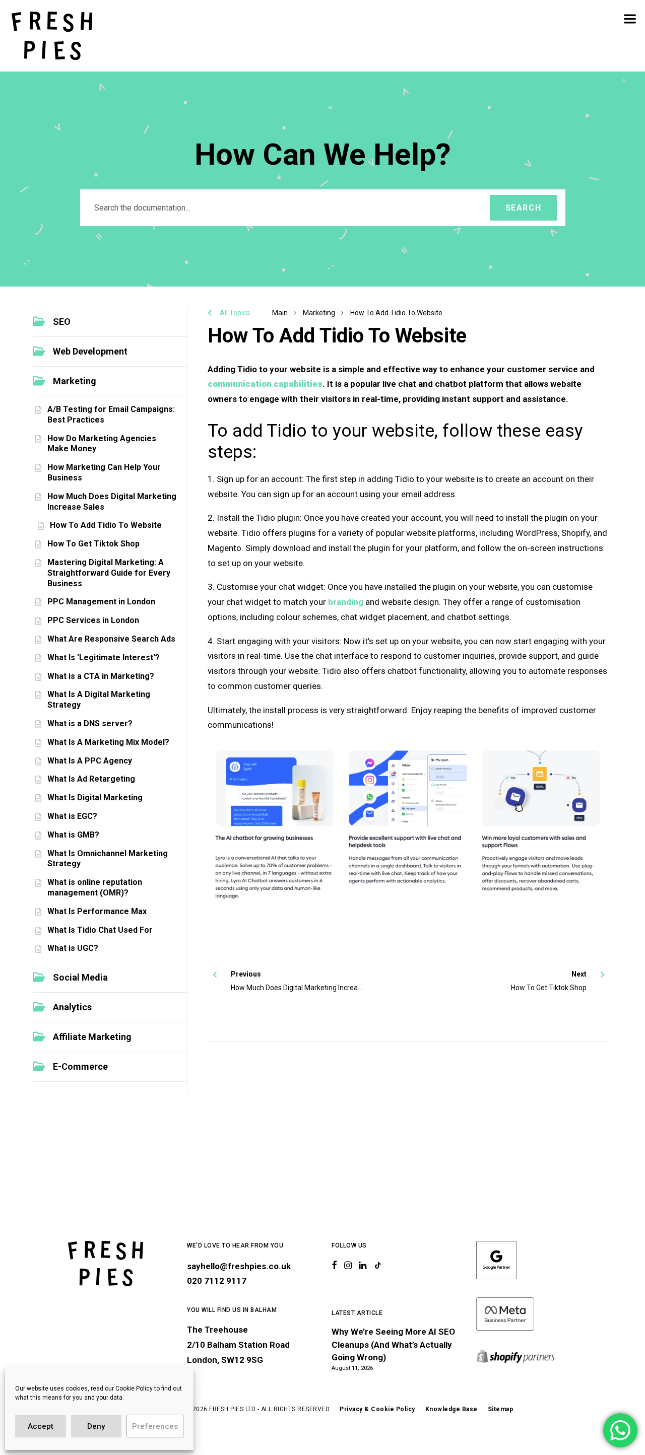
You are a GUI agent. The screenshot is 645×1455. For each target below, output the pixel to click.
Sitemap (500, 1409)
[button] (110, 322)
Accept (40, 1426)
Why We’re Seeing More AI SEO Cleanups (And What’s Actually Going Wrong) (393, 1344)
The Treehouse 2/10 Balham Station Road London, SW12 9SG (238, 1345)
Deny (96, 1426)
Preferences (155, 1426)
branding (345, 602)
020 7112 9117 (216, 1281)
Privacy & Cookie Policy (377, 1409)
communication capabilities (265, 384)
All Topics (235, 312)
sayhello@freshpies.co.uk (239, 1266)
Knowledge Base (451, 1409)
